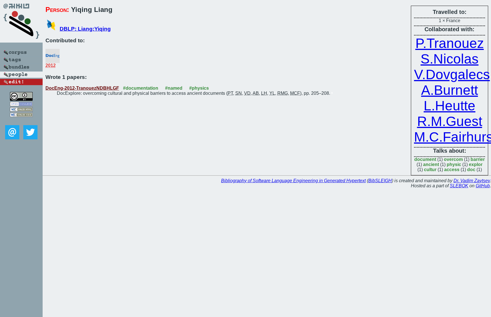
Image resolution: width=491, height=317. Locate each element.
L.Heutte (449, 105)
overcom (453, 159)
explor (475, 164)
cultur (430, 169)
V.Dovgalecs (452, 74)
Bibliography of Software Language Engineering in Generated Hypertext (293, 180)
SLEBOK (459, 185)
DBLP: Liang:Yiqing (85, 29)
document (425, 159)
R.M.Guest (449, 121)
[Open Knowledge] (21, 104)
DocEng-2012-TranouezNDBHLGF (82, 88)
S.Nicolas (449, 58)
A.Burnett (449, 90)
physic (454, 164)
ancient (431, 164)
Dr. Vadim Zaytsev (471, 180)
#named (173, 88)
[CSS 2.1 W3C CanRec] (21, 121)
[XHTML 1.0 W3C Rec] (21, 110)
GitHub (483, 185)
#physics (199, 88)
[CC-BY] (21, 99)
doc (471, 169)
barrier (478, 159)
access (451, 169)
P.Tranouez (449, 43)
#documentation (140, 88)
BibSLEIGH (380, 180)
